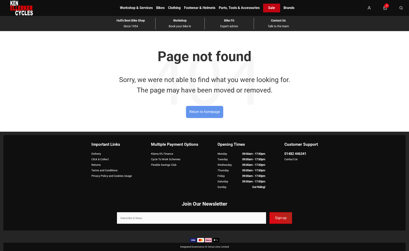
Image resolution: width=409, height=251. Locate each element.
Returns (96, 164)
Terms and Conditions (104, 170)
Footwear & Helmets (199, 8)
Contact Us (291, 159)
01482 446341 (295, 154)
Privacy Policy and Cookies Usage (111, 175)
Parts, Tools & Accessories (239, 8)
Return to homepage (204, 112)
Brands (289, 8)
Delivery (96, 153)
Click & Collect (100, 159)
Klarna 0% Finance (162, 153)
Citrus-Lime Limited (218, 246)
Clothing (174, 8)
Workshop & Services (136, 8)
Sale (271, 8)
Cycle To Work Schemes (165, 159)
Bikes (160, 8)
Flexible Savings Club (163, 164)
